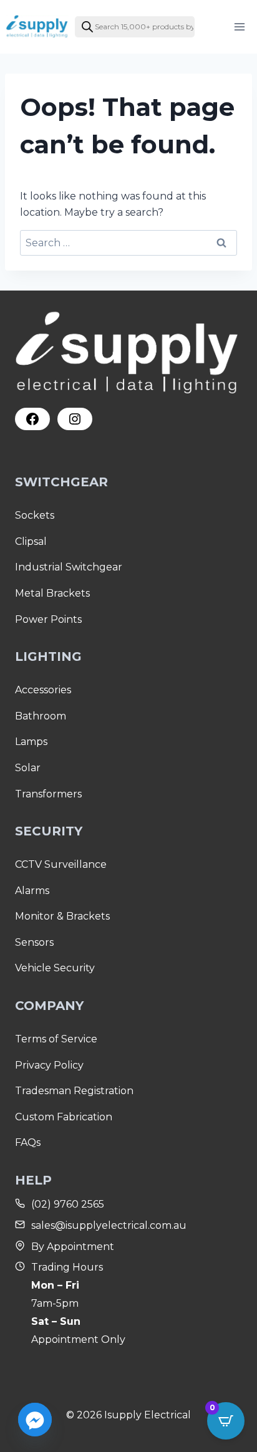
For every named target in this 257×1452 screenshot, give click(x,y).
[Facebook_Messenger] (35, 1419)
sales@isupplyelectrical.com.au (109, 1225)
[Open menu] (239, 26)
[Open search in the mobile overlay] (135, 27)
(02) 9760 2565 (67, 1204)
